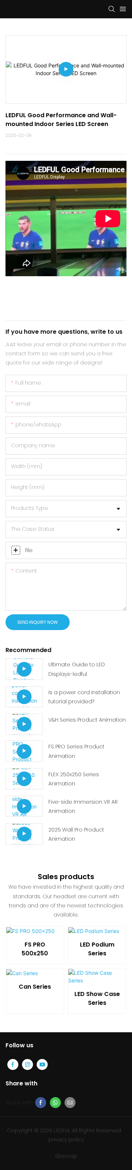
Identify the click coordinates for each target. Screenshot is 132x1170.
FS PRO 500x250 (35, 949)
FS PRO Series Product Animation (76, 751)
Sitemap (66, 1156)
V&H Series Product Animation (87, 719)
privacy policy (66, 1139)
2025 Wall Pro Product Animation (76, 834)
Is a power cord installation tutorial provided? (84, 697)
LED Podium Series (97, 949)
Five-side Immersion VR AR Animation (83, 806)
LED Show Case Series (97, 998)
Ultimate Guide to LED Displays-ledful (76, 669)
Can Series (35, 986)
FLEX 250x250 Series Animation (73, 779)
